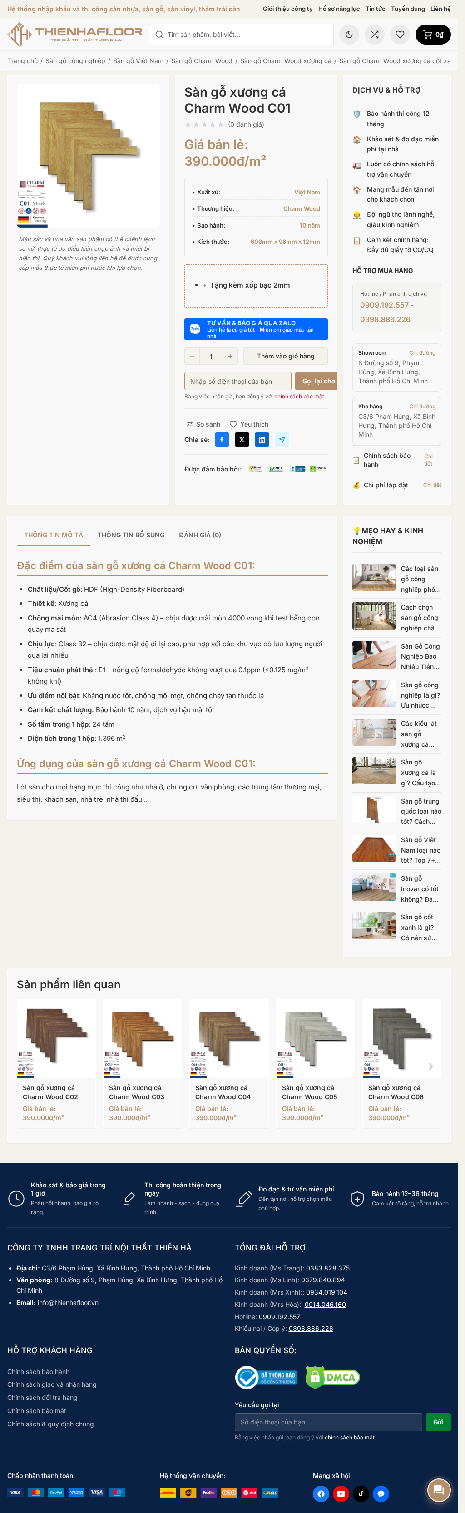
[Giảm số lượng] (192, 356)
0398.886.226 (385, 319)
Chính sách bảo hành (38, 1371)
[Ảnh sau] (431, 1066)
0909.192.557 (384, 304)
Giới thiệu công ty (288, 8)
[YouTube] (341, 1494)
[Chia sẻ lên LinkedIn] (262, 439)
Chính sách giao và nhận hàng (52, 1384)
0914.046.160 (325, 1304)
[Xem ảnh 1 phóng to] (88, 156)
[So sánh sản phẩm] (375, 35)
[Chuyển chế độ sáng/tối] (349, 35)
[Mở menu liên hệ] (439, 1490)
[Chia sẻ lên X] (242, 439)
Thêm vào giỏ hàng (286, 356)
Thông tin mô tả (53, 535)
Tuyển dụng (408, 8)
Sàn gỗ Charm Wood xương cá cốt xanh (398, 60)
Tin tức (376, 8)
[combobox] (248, 34)
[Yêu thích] (400, 35)
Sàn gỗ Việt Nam (138, 60)
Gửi (438, 1422)
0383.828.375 (328, 1268)
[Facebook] (321, 1494)
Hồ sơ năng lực (339, 8)
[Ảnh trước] (27, 1066)
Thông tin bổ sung (131, 535)
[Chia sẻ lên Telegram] (282, 439)
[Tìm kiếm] (159, 34)
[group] (172, 535)
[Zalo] (381, 1494)
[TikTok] (361, 1494)
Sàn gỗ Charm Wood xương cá (285, 60)
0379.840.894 (323, 1280)
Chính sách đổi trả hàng (42, 1397)
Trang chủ (23, 60)
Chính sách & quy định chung (50, 1424)
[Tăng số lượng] (230, 356)
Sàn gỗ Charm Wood (201, 60)
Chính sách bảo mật (36, 1410)
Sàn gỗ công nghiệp (75, 60)
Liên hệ (440, 8)
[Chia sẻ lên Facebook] (222, 439)
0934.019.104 (326, 1292)
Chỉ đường (422, 352)
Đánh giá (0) (200, 535)
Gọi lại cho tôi (324, 381)
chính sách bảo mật (299, 396)
